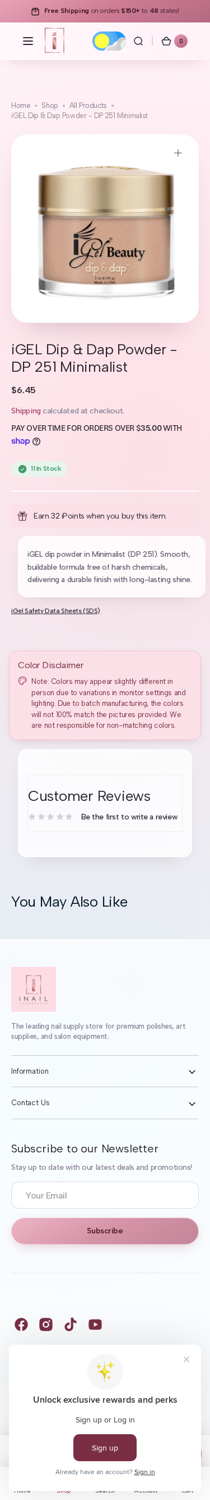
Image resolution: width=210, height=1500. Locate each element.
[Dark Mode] (109, 41)
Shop (49, 105)
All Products (88, 105)
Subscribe (105, 1231)
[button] (28, 41)
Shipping (26, 411)
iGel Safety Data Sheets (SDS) (55, 611)
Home (20, 105)
